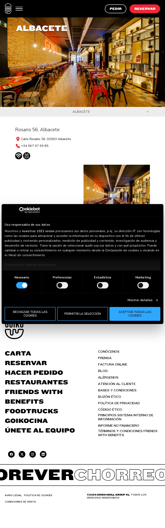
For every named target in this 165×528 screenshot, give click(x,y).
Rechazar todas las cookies (30, 313)
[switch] (62, 285)
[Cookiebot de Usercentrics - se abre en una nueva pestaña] (22, 210)
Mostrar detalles (140, 300)
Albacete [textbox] (81, 112)
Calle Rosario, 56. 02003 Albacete (46, 139)
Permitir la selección (82, 314)
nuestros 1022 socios (38, 231)
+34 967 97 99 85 (34, 146)
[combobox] (82, 112)
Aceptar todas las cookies (135, 313)
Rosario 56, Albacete (37, 129)
